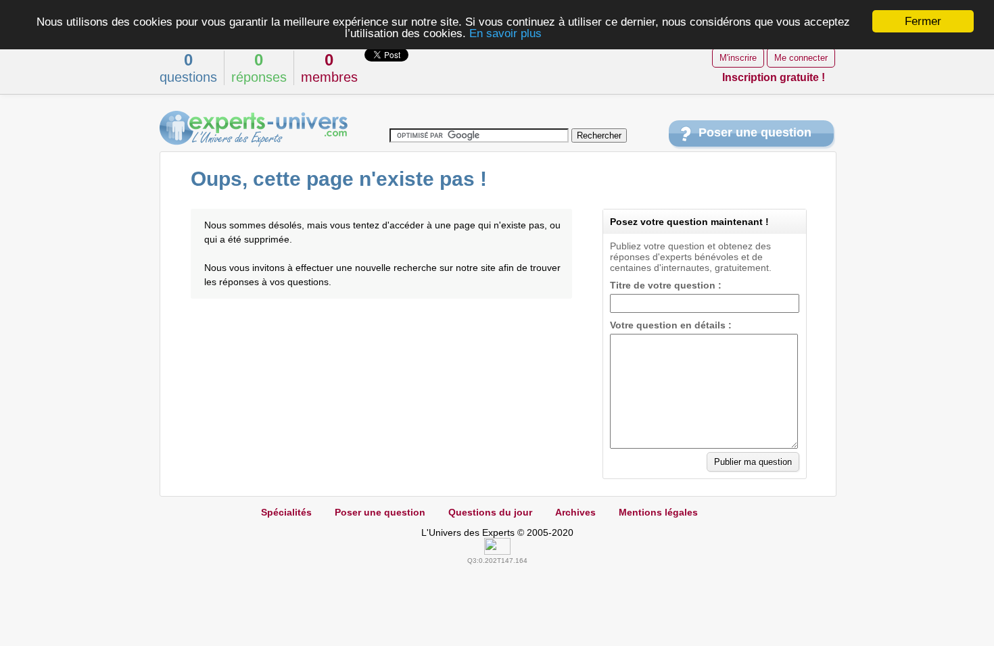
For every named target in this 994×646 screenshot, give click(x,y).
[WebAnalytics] (497, 551)
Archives (575, 512)
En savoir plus (505, 33)
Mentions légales (658, 512)
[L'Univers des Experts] (254, 129)
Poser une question (755, 132)
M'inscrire (738, 58)
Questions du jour (490, 512)
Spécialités (286, 512)
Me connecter (801, 58)
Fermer (923, 21)
